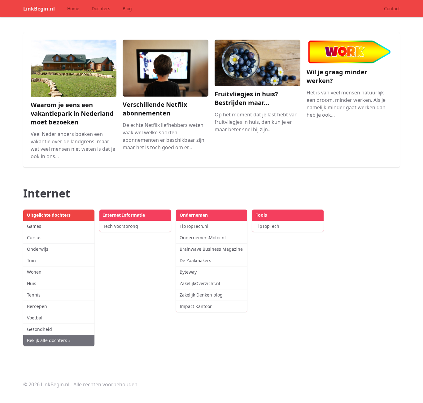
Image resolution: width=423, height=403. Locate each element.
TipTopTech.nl (194, 226)
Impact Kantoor (196, 306)
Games (34, 226)
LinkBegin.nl (39, 8)
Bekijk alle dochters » (49, 340)
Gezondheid (39, 329)
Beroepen (37, 306)
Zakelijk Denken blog (201, 295)
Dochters (101, 8)
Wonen (34, 272)
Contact (392, 8)
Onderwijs (37, 249)
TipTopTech (267, 226)
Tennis (34, 295)
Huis (31, 283)
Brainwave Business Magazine (211, 249)
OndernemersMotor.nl (203, 237)
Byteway (188, 272)
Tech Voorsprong (120, 226)
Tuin (31, 260)
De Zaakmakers (195, 260)
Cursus (34, 237)
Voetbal (34, 318)
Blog (127, 8)
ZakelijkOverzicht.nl (200, 283)
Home (73, 8)
